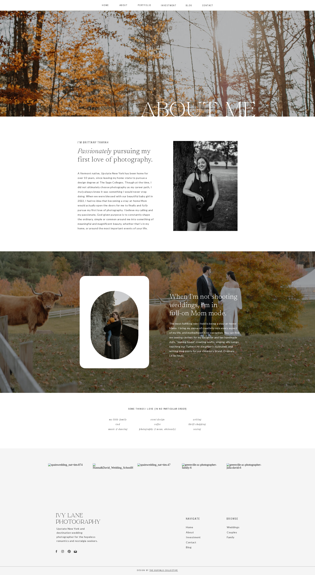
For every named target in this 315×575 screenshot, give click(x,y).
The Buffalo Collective (163, 570)
